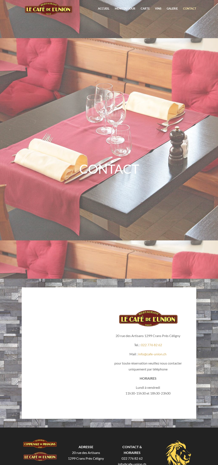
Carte (145, 8)
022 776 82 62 (151, 345)
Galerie (172, 8)
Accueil (103, 8)
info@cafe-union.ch (152, 354)
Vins (158, 8)
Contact (189, 8)
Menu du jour (125, 8)
